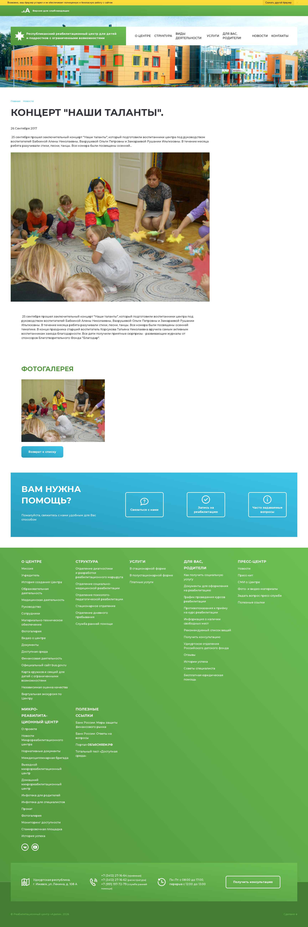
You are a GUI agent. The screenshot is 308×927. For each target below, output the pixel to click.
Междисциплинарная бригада (44, 758)
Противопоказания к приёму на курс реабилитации (206, 610)
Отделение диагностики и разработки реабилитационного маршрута (99, 573)
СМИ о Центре (249, 582)
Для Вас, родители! (232, 36)
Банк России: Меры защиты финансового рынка (97, 725)
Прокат (26, 809)
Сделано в (290, 914)
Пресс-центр (252, 561)
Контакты (279, 36)
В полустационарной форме (151, 575)
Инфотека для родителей (40, 795)
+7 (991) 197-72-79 (114, 884)
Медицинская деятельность (42, 600)
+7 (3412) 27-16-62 (114, 880)
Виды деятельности (188, 36)
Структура (163, 36)
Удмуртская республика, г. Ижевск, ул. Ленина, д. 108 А (55, 882)
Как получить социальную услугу (203, 577)
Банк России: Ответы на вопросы (94, 736)
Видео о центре (33, 638)
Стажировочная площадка (41, 829)
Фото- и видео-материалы (258, 589)
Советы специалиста (199, 668)
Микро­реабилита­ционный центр (39, 715)
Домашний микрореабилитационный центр (41, 784)
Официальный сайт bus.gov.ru (43, 665)
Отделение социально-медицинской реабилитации (98, 586)
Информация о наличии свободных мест (202, 621)
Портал (94, 744)
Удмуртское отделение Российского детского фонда (206, 646)
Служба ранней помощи (94, 624)
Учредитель (30, 575)
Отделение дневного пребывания (92, 615)
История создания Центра (41, 582)
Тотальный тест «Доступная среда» (96, 753)
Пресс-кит (245, 575)
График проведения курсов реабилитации (204, 599)
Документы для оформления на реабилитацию (206, 588)
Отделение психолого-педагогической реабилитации (99, 597)
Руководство (31, 606)
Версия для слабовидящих (51, 10)
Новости (260, 36)
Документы (30, 645)
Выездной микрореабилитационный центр (41, 769)
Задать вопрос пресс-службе (260, 595)
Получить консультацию (202, 637)
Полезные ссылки (251, 602)
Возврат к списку (42, 452)
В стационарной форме (148, 568)
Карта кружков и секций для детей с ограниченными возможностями (43, 676)
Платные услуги (141, 582)
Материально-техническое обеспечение (42, 622)
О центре (143, 36)
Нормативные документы (41, 751)
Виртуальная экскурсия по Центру (41, 696)
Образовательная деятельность (35, 591)
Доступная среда (34, 651)
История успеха (33, 836)
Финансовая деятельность (41, 658)
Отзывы (190, 655)
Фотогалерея (31, 631)
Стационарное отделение (95, 606)
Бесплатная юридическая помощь (203, 677)
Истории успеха (196, 661)
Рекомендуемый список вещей (207, 630)
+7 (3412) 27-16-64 (114, 875)
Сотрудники (30, 613)
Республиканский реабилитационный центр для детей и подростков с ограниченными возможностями (71, 36)
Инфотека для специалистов (43, 802)
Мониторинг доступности (41, 822)
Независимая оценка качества (44, 687)
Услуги (213, 36)
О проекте (29, 729)
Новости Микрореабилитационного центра (42, 740)
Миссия (27, 568)
